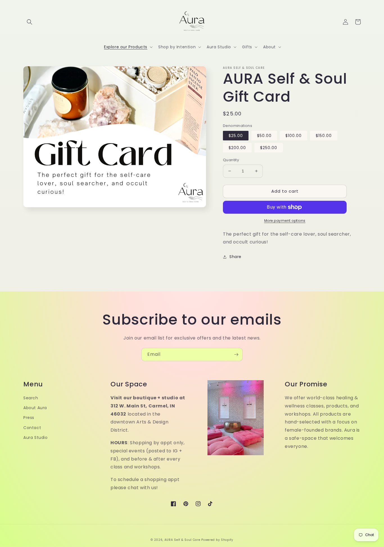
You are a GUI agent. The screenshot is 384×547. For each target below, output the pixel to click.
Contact (32, 427)
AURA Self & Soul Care (182, 540)
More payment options (285, 220)
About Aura (35, 408)
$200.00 (237, 148)
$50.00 (264, 135)
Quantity (231, 160)
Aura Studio (35, 437)
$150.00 (324, 135)
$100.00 (293, 135)
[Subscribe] (236, 354)
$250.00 (268, 148)
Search (30, 398)
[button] (29, 22)
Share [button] (235, 256)
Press (28, 417)
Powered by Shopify (217, 540)
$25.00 (236, 135)
